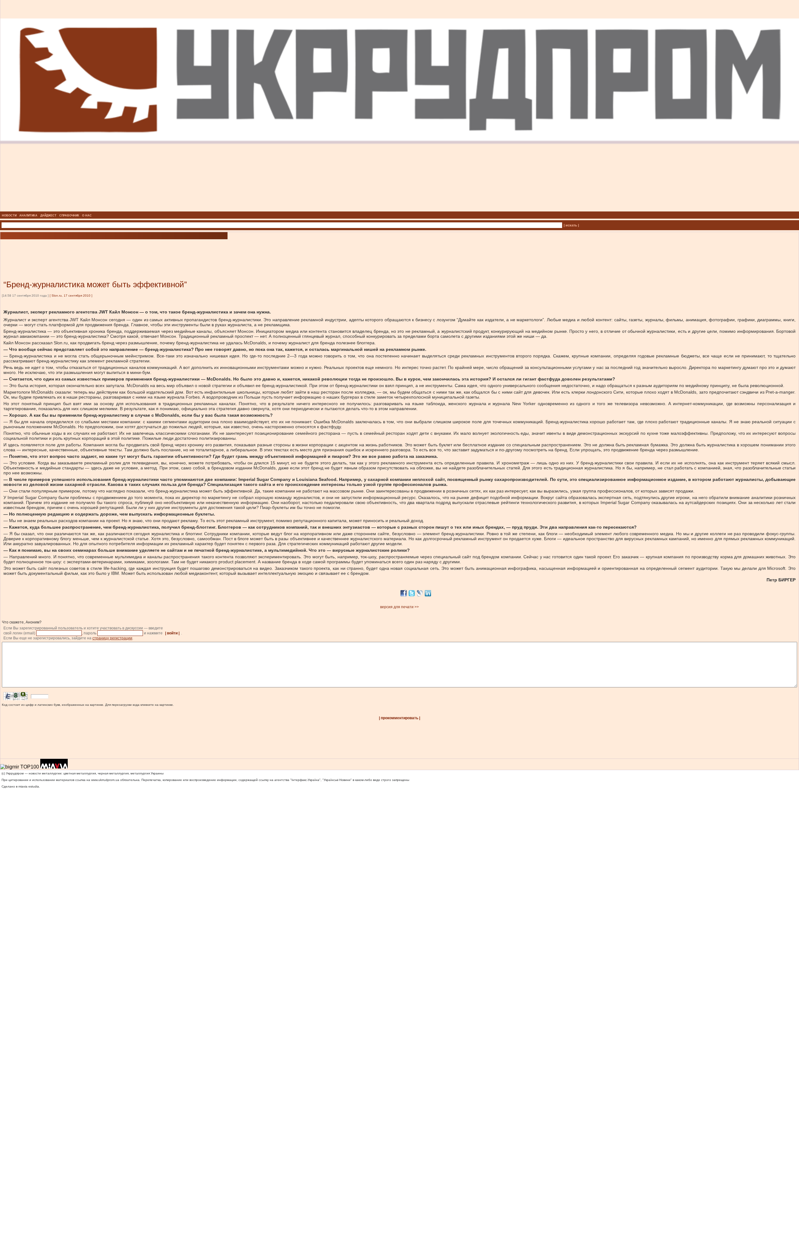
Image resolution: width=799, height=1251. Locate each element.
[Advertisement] (75, 250)
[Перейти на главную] (399, 209)
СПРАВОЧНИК (69, 215)
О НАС (87, 215)
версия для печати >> (399, 607)
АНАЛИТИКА (28, 215)
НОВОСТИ (9, 215)
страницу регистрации (112, 638)
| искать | (571, 225)
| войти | (172, 633)
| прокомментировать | (399, 718)
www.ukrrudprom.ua (105, 780)
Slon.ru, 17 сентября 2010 (71, 295)
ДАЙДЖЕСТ (48, 215)
